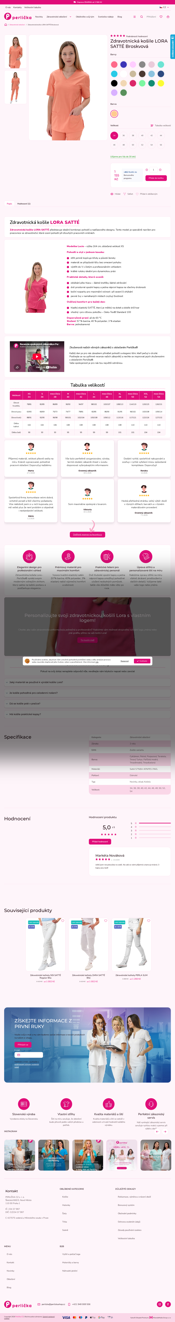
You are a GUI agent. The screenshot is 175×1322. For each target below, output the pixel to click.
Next (165, 1131)
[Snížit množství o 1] (146, 169)
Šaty (64, 1213)
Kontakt (10, 1262)
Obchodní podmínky (127, 1213)
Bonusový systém (126, 1205)
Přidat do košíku (156, 178)
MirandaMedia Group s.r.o (162, 1318)
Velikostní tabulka (32, 7)
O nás (8, 7)
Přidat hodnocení (100, 841)
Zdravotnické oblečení (140, 737)
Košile (65, 1196)
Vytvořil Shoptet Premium (139, 1318)
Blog (9, 1287)
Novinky (10, 1270)
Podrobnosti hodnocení (137, 36)
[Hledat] (141, 17)
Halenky (66, 1205)
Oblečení (11, 1279)
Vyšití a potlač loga (71, 1254)
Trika (64, 1221)
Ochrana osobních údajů (129, 1221)
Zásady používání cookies (129, 1230)
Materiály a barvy (70, 1262)
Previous (157, 1131)
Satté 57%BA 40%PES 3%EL (144, 769)
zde (96, 662)
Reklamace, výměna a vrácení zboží (134, 1196)
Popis (9, 203)
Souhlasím (143, 661)
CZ (164, 7)
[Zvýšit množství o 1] (160, 169)
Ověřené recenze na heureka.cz (87, 534)
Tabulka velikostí (163, 125)
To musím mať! (87, 640)
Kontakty (17, 7)
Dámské (133, 775)
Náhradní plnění (69, 1270)
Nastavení (125, 661)
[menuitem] (39, 17)
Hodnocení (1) (23, 203)
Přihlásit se (23, 1044)
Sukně (65, 1230)
